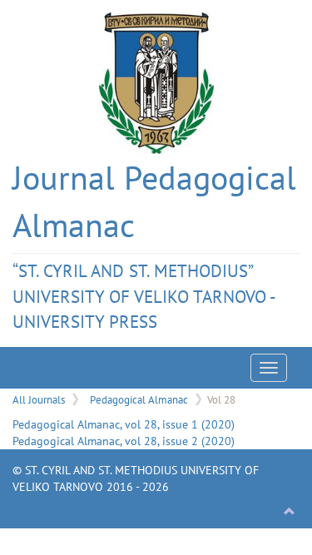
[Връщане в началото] (289, 511)
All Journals (38, 399)
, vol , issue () (123, 424)
